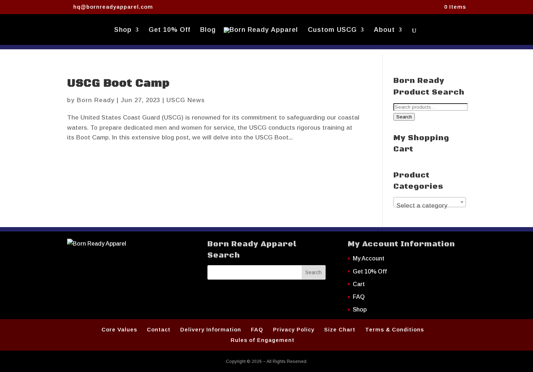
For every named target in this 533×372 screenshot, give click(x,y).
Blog (208, 30)
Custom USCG (332, 30)
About (384, 30)
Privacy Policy (293, 329)
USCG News (185, 100)
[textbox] (430, 205)
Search (404, 117)
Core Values (119, 329)
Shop (123, 30)
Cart (359, 284)
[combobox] (429, 202)
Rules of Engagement (262, 340)
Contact (158, 329)
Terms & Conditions (394, 329)
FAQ (359, 297)
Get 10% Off (169, 30)
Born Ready (96, 100)
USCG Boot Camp (118, 83)
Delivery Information (210, 329)
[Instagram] (194, 7)
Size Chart (339, 329)
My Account (368, 258)
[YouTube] (183, 7)
